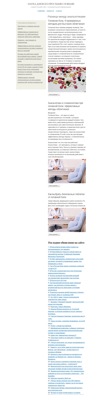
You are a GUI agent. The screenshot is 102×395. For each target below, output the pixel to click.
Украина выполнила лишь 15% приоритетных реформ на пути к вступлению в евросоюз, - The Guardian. (66, 373)
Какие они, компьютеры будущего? (63, 335)
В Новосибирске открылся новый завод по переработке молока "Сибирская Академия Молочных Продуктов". (64, 254)
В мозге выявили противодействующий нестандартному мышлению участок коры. (63, 276)
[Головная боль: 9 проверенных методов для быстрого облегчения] (67, 79)
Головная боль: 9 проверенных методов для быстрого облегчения (66, 22)
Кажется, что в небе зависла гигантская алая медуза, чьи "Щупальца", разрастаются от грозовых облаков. (66, 349)
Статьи (59, 10)
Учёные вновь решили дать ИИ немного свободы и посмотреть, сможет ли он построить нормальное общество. (65, 383)
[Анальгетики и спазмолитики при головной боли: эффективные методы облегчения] (67, 171)
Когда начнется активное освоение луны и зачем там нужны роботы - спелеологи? (65, 362)
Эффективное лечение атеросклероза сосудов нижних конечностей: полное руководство (30, 80)
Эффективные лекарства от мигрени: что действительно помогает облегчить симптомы (29, 34)
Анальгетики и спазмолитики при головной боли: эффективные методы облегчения (65, 106)
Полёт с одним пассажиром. (61, 326)
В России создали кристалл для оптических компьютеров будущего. (65, 272)
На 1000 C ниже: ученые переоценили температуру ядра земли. (63, 298)
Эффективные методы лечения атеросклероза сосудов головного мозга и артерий (30, 48)
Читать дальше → (54, 94)
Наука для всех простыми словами (51, 3)
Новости (50, 10)
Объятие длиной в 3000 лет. (61, 378)
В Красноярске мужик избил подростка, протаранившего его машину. (63, 248)
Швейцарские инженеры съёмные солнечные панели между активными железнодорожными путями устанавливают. (66, 330)
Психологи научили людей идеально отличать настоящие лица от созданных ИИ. (66, 293)
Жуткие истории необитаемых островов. (66, 392)
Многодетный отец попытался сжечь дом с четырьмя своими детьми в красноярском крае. (65, 367)
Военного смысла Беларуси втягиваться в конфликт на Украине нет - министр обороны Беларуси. (65, 356)
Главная (41, 10)
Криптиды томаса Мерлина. (61, 306)
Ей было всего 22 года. (58, 280)
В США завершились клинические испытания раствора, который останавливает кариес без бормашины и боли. (65, 261)
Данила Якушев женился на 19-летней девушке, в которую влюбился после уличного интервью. (65, 311)
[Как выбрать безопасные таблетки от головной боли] (67, 220)
